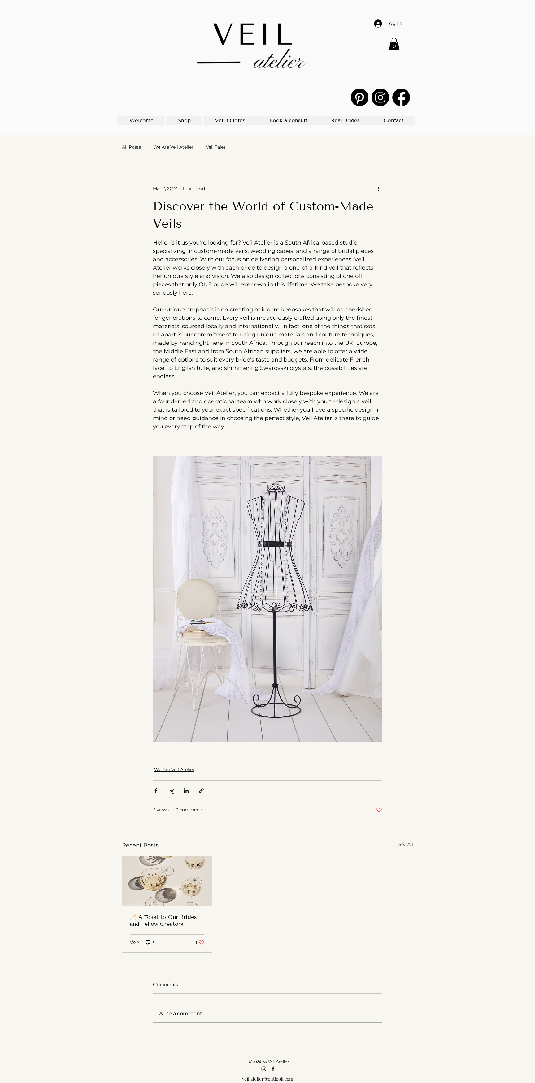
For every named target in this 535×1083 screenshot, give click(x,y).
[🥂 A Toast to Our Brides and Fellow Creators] (167, 881)
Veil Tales (216, 147)
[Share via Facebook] (156, 791)
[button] (394, 44)
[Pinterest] (359, 97)
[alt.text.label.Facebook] (401, 97)
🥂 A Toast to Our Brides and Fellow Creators (163, 920)
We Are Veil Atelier (173, 147)
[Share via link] (201, 791)
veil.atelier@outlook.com (267, 1079)
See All (405, 844)
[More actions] (378, 188)
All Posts (131, 147)
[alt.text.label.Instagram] (380, 97)
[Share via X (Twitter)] (171, 791)
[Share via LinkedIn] (186, 791)
